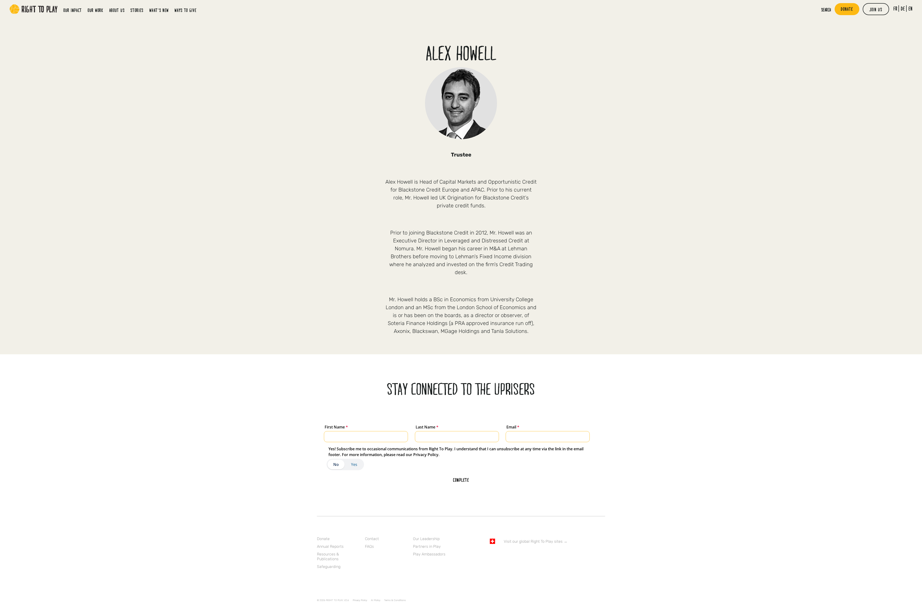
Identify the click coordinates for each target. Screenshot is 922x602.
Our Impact (72, 10)
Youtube (532, 555)
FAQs (369, 546)
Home (34, 9)
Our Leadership (426, 538)
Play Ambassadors (429, 554)
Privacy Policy (360, 600)
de (903, 8)
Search (826, 9)
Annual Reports (330, 546)
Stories (137, 10)
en (911, 8)
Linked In (522, 555)
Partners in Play (427, 546)
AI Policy (375, 600)
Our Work (95, 10)
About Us (117, 10)
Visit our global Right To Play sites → (535, 541)
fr (895, 8)
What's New (159, 10)
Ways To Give (185, 10)
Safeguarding (328, 566)
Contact (372, 538)
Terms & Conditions (395, 600)
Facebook (492, 555)
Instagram (512, 555)
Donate (323, 538)
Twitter (502, 555)
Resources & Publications (328, 556)
